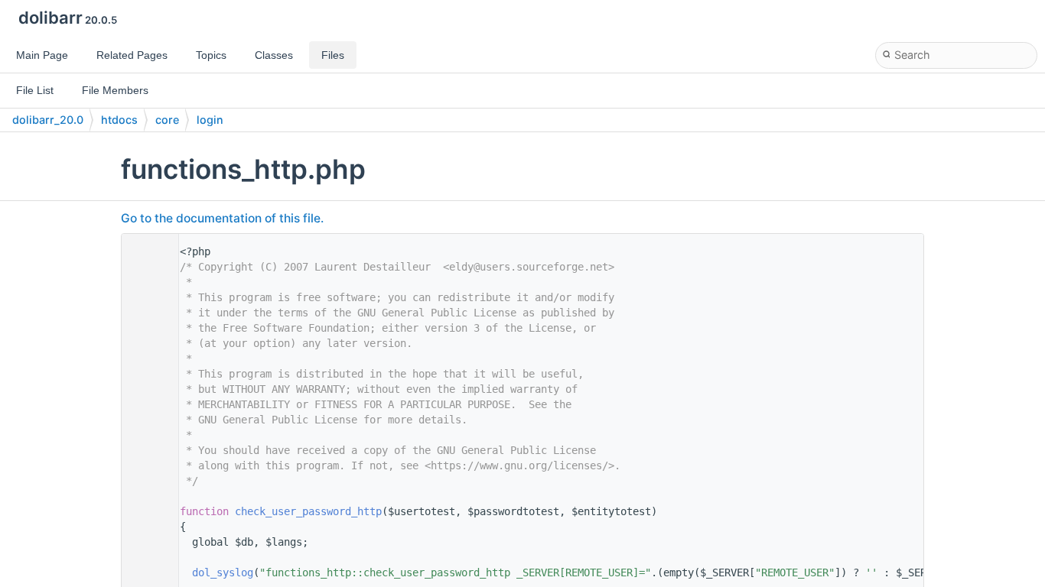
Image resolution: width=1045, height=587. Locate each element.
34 (146, 511)
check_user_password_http (308, 511)
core (167, 119)
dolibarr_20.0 (47, 119)
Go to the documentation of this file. (222, 218)
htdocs (119, 119)
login (210, 119)
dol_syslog (222, 572)
